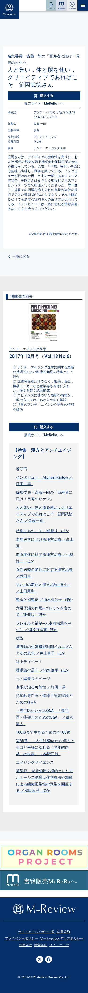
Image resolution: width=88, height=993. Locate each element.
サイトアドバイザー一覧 (36, 932)
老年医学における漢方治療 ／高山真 (45, 542)
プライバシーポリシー (21, 938)
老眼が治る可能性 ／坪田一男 (42, 687)
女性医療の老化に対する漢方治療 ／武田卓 (44, 572)
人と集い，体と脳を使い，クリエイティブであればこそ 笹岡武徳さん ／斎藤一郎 (44, 514)
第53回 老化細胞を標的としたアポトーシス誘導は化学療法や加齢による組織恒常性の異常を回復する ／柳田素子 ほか (44, 781)
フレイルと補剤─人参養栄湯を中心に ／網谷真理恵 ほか (44, 626)
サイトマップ (59, 945)
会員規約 (63, 932)
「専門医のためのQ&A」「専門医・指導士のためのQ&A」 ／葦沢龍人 (44, 717)
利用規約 (25, 945)
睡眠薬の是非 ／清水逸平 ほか (42, 670)
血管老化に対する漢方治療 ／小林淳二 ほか (45, 557)
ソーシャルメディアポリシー (61, 938)
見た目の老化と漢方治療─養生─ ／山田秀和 (43, 587)
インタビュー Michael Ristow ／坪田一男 (44, 480)
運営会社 (40, 945)
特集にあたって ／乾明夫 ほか (42, 531)
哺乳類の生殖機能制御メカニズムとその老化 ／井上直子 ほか (44, 649)
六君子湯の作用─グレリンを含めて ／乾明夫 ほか (44, 611)
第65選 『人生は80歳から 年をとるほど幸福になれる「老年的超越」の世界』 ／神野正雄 (45, 747)
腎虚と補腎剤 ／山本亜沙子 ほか (44, 599)
